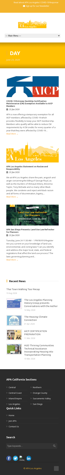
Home (11, 415)
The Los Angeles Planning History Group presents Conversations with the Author (41, 303)
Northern (37, 387)
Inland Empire (15, 398)
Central (12, 387)
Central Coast (15, 392)
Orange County (40, 392)
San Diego (38, 404)
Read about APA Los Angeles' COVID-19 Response (36, 2)
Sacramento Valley (42, 398)
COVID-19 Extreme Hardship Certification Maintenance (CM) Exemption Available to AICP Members (29, 103)
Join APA (12, 420)
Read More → (12, 133)
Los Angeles (14, 404)
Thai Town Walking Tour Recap (23, 289)
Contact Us (14, 426)
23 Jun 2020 (14, 109)
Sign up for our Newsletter (37, 6)
